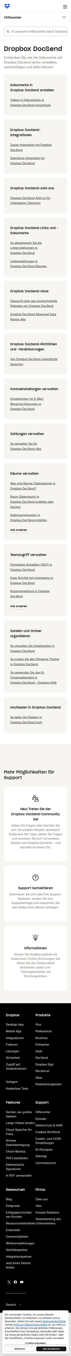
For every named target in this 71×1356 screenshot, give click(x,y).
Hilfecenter (12, 17)
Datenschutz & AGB (49, 1125)
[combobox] (39, 31)
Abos (39, 1077)
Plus (38, 1024)
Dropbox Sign (45, 1064)
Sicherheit (13, 1057)
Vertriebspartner (16, 1249)
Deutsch (11, 1304)
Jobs (38, 1205)
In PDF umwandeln (19, 1175)
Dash (39, 1051)
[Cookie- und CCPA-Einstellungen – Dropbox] (35, 1332)
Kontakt (41, 1118)
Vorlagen (12, 1081)
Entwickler (13, 1230)
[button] (8, 31)
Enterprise (42, 1044)
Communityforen (17, 1236)
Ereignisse (13, 1205)
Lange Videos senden (20, 1123)
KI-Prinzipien (44, 1149)
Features (12, 1044)
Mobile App (13, 1031)
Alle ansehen (18, 530)
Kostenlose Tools (17, 1088)
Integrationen (15, 1038)
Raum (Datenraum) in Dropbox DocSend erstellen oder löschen (32, 501)
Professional (43, 1031)
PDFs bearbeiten (17, 1158)
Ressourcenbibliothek (20, 1223)
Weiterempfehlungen (20, 1243)
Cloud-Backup (15, 1151)
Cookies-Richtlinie (48, 1132)
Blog (9, 1199)
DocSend (42, 1057)
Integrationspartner (19, 1256)
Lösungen (12, 1051)
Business (42, 1038)
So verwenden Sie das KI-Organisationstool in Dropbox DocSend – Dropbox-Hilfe (33, 677)
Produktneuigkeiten (49, 1084)
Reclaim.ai (42, 1071)
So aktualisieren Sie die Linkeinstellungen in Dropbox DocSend (26, 248)
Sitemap (41, 1156)
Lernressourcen (46, 1162)
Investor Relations (47, 1212)
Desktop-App (15, 1024)
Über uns (42, 1199)
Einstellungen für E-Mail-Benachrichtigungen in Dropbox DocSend (27, 403)
